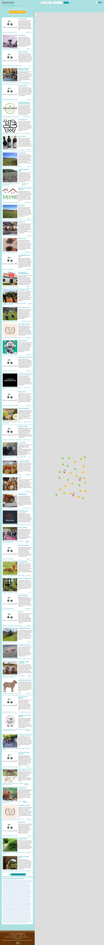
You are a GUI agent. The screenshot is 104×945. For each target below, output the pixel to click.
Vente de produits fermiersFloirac (12, 898)
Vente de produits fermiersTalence (20, 882)
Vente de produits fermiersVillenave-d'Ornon (11, 886)
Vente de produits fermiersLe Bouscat (13, 892)
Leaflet (97, 944)
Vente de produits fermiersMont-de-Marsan (16, 884)
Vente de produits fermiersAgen (18, 884)
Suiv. (25, 874)
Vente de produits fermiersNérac (21, 922)
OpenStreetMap (101, 944)
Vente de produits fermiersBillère (20, 901)
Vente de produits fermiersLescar (12, 908)
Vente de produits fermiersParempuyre (10, 919)
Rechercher (66, 2)
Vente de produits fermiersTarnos (14, 903)
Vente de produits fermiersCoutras (21, 916)
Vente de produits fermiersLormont (9, 894)
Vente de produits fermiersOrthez (21, 905)
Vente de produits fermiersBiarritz (9, 890)
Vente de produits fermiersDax (25, 893)
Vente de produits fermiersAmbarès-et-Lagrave (17, 899)
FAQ (25, 935)
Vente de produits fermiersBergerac (19, 887)
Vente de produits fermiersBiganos (12, 909)
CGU (8, 935)
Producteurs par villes (17, 938)
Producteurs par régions (24, 937)
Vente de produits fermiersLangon (22, 921)
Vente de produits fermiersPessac (21, 881)
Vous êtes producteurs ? (17, 12)
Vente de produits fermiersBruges (13, 897)
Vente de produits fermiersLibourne (9, 891)
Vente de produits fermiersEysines (12, 893)
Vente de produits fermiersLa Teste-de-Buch (21, 888)
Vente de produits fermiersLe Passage (13, 913)
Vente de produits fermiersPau (23, 880)
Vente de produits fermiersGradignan (23, 890)
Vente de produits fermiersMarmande (13, 896)
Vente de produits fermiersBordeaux (10, 880)
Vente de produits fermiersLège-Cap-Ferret (21, 917)
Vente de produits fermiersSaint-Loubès (15, 915)
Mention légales (14, 935)
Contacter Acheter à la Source (11, 937)
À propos (21, 935)
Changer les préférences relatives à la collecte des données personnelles (17, 940)
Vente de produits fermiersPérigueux (23, 885)
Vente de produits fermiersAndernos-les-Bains (14, 904)
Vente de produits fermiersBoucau (17, 920)
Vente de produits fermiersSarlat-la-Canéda (15, 910)
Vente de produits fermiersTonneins (13, 914)
